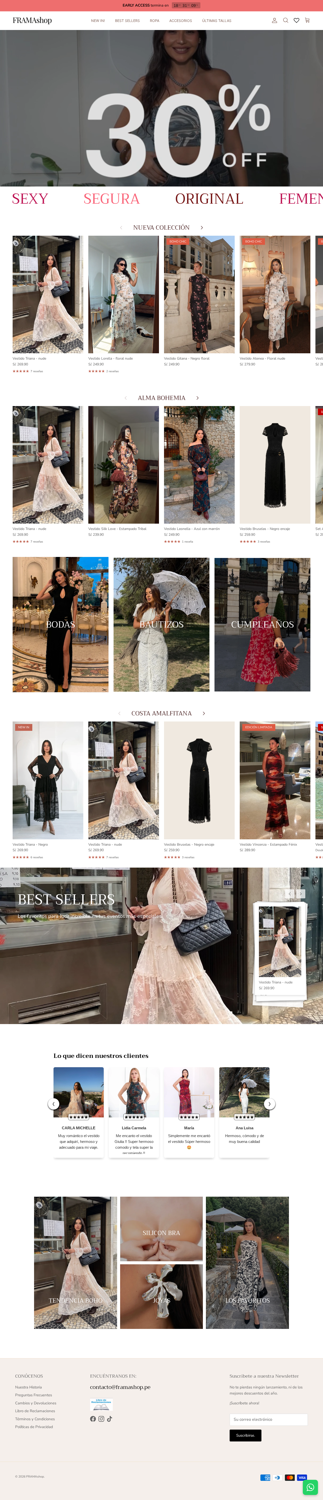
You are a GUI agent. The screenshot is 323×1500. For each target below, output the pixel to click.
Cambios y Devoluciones (35, 1403)
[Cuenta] (274, 20)
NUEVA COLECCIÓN (161, 227)
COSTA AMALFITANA (161, 713)
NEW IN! (98, 20)
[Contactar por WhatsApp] (310, 1487)
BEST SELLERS (127, 20)
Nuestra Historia (28, 1387)
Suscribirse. (245, 1435)
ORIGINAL (71, 199)
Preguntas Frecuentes (33, 1395)
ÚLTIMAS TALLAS (216, 20)
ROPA (154, 20)
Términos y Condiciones (35, 1419)
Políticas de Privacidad (34, 1426)
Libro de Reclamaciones (35, 1410)
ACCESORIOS (180, 20)
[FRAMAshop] (32, 20)
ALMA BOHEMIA (161, 398)
